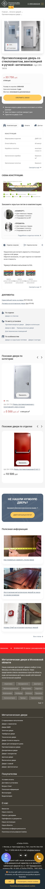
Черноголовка (36, 698)
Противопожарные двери (14, 324)
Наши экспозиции (8, 822)
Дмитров (37, 684)
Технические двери (9, 737)
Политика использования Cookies (14, 832)
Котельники (7, 693)
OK (10, 881)
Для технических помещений (16, 331)
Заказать (22, 395)
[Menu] (42, 4)
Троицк (23, 698)
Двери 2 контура (34, 340)
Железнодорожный (10, 688)
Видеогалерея (7, 796)
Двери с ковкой (7, 764)
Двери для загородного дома (12, 744)
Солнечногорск (9, 698)
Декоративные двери (10, 750)
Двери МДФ (6, 727)
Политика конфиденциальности (14, 828)
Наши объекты (7, 825)
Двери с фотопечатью (10, 767)
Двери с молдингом (9, 754)
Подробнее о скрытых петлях (28, 235)
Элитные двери (7, 730)
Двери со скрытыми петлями (16, 340)
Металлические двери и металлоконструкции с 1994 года (14, 4)
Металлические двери (14, 714)
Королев (38, 688)
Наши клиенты (7, 812)
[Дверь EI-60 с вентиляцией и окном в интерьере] (32, 36)
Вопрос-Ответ (7, 786)
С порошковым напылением (12, 720)
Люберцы (18, 693)
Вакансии (5, 809)
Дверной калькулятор (22, 515)
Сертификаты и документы (12, 818)
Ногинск (29, 693)
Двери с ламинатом (9, 724)
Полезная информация (10, 789)
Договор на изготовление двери (13, 303)
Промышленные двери (25, 328)
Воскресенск (23, 684)
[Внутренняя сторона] (11, 36)
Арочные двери (7, 757)
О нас (5, 803)
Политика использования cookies (22, 886)
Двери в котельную (32, 324)
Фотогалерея (6, 793)
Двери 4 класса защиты (10, 740)
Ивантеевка (26, 688)
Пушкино (38, 693)
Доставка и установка (10, 783)
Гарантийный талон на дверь (12, 300)
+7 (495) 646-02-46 (33, 4)
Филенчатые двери (9, 760)
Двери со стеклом (11, 316)
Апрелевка (8, 684)
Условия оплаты (8, 779)
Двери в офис (10, 328)
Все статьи (37, 636)
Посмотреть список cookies (28, 881)
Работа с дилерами (9, 815)
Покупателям (9, 773)
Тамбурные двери (8, 734)
